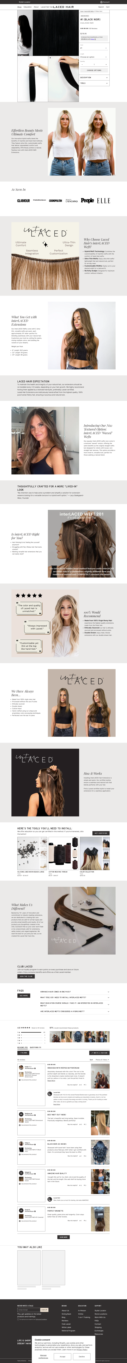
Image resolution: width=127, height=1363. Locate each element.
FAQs (97, 1321)
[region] (80, 1036)
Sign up (44, 1310)
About (36, 7)
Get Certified (101, 833)
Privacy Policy (82, 1350)
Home (81, 11)
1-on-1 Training (84, 1317)
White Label (66, 1327)
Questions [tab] (35, 1048)
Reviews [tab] (22, 1048)
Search (101, 7)
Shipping (98, 1327)
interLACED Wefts (89, 11)
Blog (63, 1317)
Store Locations (101, 1314)
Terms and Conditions (41, 1319)
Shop (19, 7)
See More (24, 996)
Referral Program (68, 1331)
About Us (65, 1311)
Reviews (65, 1321)
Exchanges (99, 1331)
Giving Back (66, 1314)
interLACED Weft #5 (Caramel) (34, 1217)
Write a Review (100, 1053)
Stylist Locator (24, 2)
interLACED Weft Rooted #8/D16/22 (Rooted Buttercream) (32, 1075)
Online (80, 1314)
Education (28, 7)
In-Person (82, 1311)
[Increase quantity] (106, 64)
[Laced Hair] (63, 7)
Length (82, 54)
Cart (108, 7)
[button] (88, 28)
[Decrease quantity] (82, 64)
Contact (98, 1324)
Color (81, 45)
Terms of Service (21, 1360)
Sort (91, 1060)
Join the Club (26, 976)
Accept (62, 1357)
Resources (99, 1334)
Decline (82, 1357)
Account (106, 2)
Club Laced (66, 1324)
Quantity (82, 61)
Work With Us (100, 1317)
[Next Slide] (108, 1036)
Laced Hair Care (47, 7)
